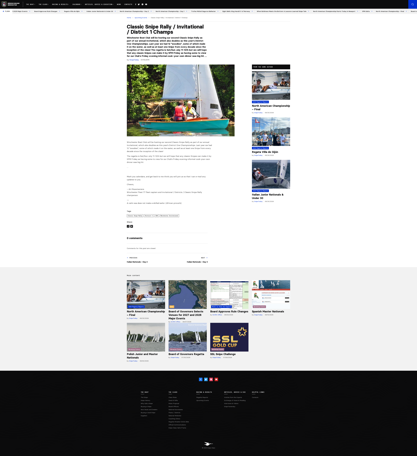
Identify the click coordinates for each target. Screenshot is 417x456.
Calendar (76, 4)
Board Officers (174, 406)
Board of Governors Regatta (186, 354)
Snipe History (145, 400)
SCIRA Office (175, 322)
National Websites (175, 416)
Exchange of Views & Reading (235, 400)
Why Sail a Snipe (147, 403)
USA (157, 216)
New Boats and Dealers (149, 410)
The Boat (30, 4)
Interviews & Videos (231, 403)
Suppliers (144, 416)
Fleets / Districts (174, 413)
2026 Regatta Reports (260, 102)
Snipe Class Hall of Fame (177, 428)
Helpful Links (258, 392)
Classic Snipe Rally (135, 216)
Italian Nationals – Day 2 (137, 262)
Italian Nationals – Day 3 (197, 262)
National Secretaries (176, 410)
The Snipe (144, 397)
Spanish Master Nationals (268, 311)
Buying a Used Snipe (148, 413)
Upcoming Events (141, 18)
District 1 (149, 216)
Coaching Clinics (174, 419)
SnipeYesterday (229, 406)
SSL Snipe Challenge (223, 354)
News (119, 4)
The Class (43, 4)
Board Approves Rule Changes (229, 311)
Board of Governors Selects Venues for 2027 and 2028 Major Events (186, 315)
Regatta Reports (202, 397)
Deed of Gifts (173, 400)
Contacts (128, 4)
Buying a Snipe (146, 406)
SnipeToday (134, 60)
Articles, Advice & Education (98, 4)
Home (129, 18)
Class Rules (173, 397)
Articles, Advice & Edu (235, 392)
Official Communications (177, 425)
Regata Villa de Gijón (265, 152)
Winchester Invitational (169, 216)
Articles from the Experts (233, 397)
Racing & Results (60, 4)
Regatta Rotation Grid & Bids (179, 422)
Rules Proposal (174, 403)
